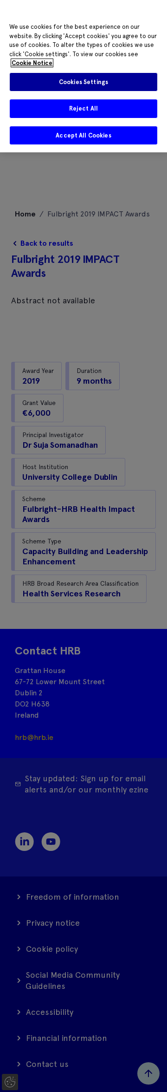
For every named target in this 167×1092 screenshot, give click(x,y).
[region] (83, 76)
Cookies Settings (83, 81)
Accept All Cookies (83, 135)
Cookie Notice (32, 62)
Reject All (83, 108)
